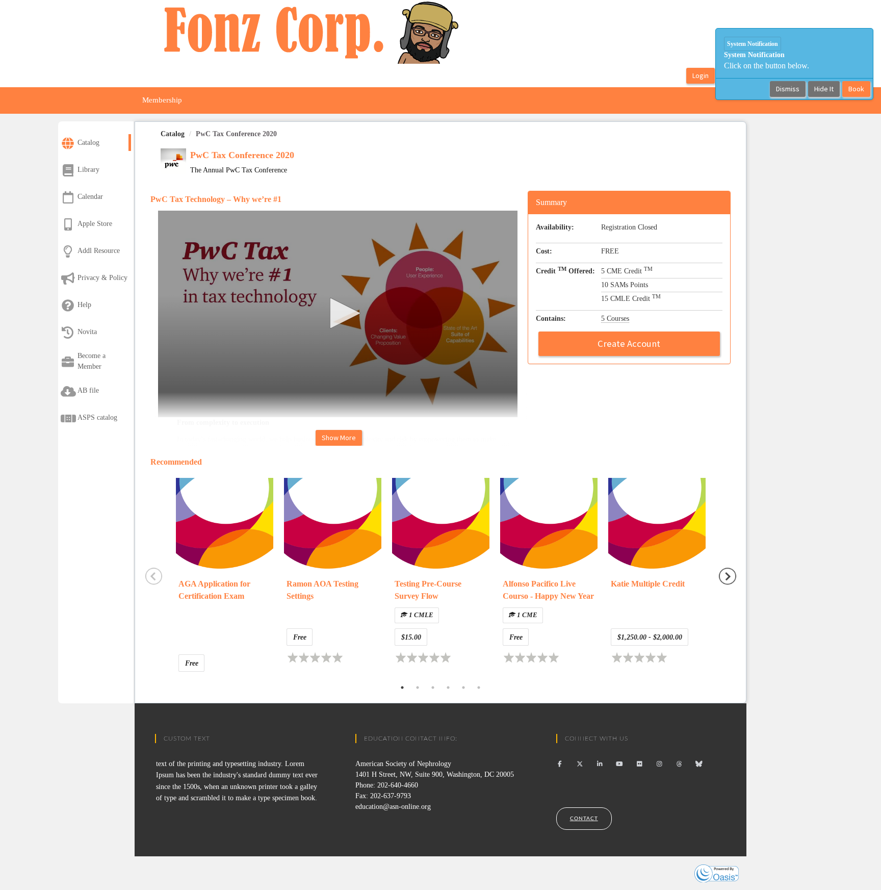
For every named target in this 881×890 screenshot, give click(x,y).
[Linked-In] (600, 764)
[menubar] (162, 100)
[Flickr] (639, 764)
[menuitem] (162, 100)
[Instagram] (659, 764)
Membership (162, 100)
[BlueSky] (699, 764)
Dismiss (787, 88)
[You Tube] (620, 764)
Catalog (173, 134)
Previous (154, 576)
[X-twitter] (580, 764)
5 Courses (615, 318)
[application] (341, 314)
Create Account (629, 343)
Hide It (824, 88)
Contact (584, 818)
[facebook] (560, 764)
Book (856, 88)
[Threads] (679, 764)
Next (727, 576)
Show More (339, 437)
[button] (341, 313)
